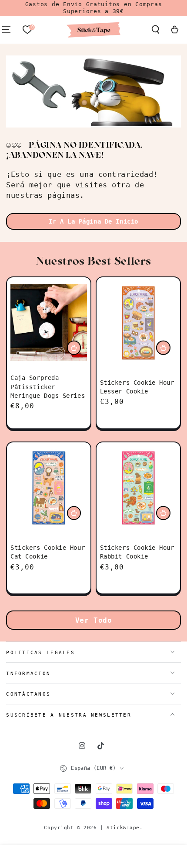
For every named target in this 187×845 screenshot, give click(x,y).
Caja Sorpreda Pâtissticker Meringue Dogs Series (47, 386)
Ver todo (93, 620)
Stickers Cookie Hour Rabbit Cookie (137, 552)
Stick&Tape (123, 827)
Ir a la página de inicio (93, 221)
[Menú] (6, 30)
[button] (155, 30)
